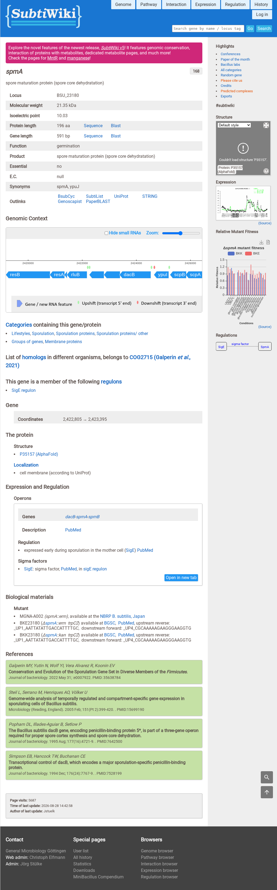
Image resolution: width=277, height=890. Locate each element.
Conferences (230, 54)
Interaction (176, 4)
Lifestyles (21, 333)
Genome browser (157, 850)
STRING (149, 196)
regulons (111, 381)
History (261, 4)
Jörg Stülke (31, 863)
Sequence (93, 125)
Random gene (231, 75)
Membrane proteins (63, 341)
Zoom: (152, 232)
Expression (205, 4)
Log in (262, 14)
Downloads (84, 870)
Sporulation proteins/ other (122, 333)
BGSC (109, 623)
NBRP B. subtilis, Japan (122, 616)
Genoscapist (70, 201)
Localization (26, 465)
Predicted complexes (237, 91)
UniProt (121, 196)
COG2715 (142, 357)
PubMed (73, 530)
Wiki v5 (112, 47)
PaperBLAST (98, 201)
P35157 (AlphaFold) (39, 454)
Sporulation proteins (75, 333)
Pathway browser (157, 857)
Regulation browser (159, 876)
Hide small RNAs (125, 232)
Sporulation (43, 333)
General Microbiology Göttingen (36, 850)
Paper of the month (235, 59)
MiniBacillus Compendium (98, 876)
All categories (231, 70)
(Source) (265, 223)
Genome (123, 4)
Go (250, 28)
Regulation (235, 4)
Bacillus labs (230, 65)
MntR (52, 58)
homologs (34, 357)
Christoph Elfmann (47, 857)
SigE (130, 550)
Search (264, 28)
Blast (116, 125)
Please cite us (231, 80)
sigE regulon (95, 569)
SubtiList (94, 196)
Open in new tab (181, 577)
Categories (19, 324)
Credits (226, 86)
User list (80, 850)
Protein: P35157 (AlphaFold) (230, 170)
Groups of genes (27, 341)
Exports (226, 96)
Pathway (148, 4)
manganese (78, 58)
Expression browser (159, 870)
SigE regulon (24, 390)
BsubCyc (66, 196)
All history (82, 857)
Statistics (82, 863)
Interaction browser (159, 863)
